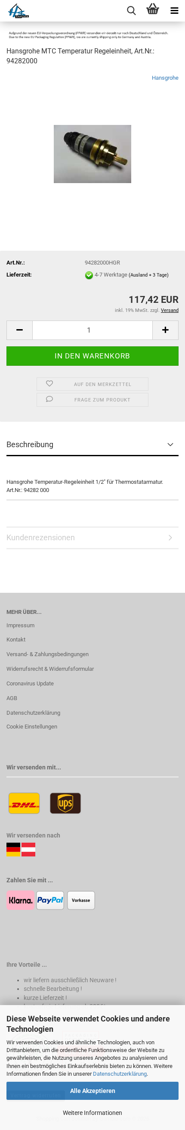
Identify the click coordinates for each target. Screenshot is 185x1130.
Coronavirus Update (30, 683)
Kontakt (15, 639)
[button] (19, 330)
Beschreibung (29, 444)
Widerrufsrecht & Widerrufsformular (50, 669)
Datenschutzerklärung (120, 1074)
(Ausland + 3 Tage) (149, 275)
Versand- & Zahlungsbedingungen (47, 654)
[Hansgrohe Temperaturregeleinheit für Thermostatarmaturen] (92, 138)
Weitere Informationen (92, 1112)
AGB (11, 698)
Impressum (20, 625)
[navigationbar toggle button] (174, 11)
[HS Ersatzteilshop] (14, 11)
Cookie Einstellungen (31, 726)
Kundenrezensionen (40, 537)
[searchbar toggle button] (131, 11)
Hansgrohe (165, 78)
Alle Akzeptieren (92, 1090)
